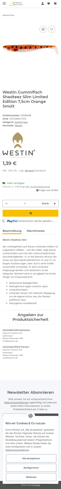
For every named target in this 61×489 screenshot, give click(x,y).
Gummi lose (21, 122)
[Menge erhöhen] (54, 203)
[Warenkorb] (55, 3)
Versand (29, 170)
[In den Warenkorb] (30, 213)
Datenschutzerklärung (16, 402)
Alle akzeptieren (31, 458)
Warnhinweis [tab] (36, 230)
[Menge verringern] (6, 203)
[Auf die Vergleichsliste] (43, 29)
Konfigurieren (31, 467)
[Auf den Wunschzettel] (51, 29)
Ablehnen (31, 477)
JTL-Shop (36, 485)
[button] (43, 3)
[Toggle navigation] (4, 2)
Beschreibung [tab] (12, 230)
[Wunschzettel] (49, 3)
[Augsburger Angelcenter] (15, 3)
